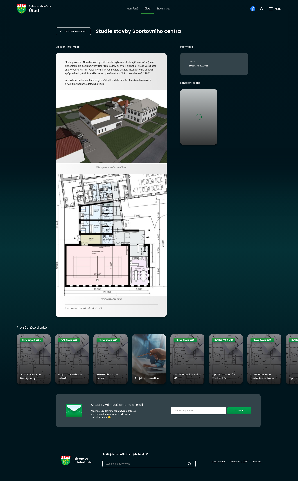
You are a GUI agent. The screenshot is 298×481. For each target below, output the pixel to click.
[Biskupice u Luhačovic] (22, 9)
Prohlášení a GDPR (239, 461)
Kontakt (257, 461)
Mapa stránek (218, 461)
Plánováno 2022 (69, 340)
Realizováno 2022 (31, 340)
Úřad (147, 8)
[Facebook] (253, 9)
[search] (261, 9)
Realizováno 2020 (185, 340)
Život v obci (164, 8)
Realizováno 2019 (262, 340)
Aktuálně (132, 8)
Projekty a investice (75, 31)
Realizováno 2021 (108, 340)
